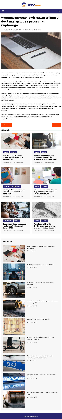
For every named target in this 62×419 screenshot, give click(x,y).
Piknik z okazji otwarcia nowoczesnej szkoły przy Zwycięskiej (13, 157)
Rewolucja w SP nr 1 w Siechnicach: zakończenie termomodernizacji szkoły (44, 226)
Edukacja (33, 29)
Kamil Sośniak (6, 29)
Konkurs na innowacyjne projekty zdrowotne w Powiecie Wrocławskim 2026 (45, 157)
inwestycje (13, 152)
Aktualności (28, 29)
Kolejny (56, 125)
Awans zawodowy (8, 186)
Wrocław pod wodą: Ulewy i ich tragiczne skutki (40, 264)
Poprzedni (7, 125)
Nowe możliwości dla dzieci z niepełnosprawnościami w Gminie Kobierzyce (45, 192)
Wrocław (38, 29)
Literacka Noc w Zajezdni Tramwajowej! (38, 319)
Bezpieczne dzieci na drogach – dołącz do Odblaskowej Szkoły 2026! (15, 226)
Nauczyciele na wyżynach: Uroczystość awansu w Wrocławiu (13, 192)
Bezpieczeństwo (8, 220)
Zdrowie (44, 152)
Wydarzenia (45, 186)
